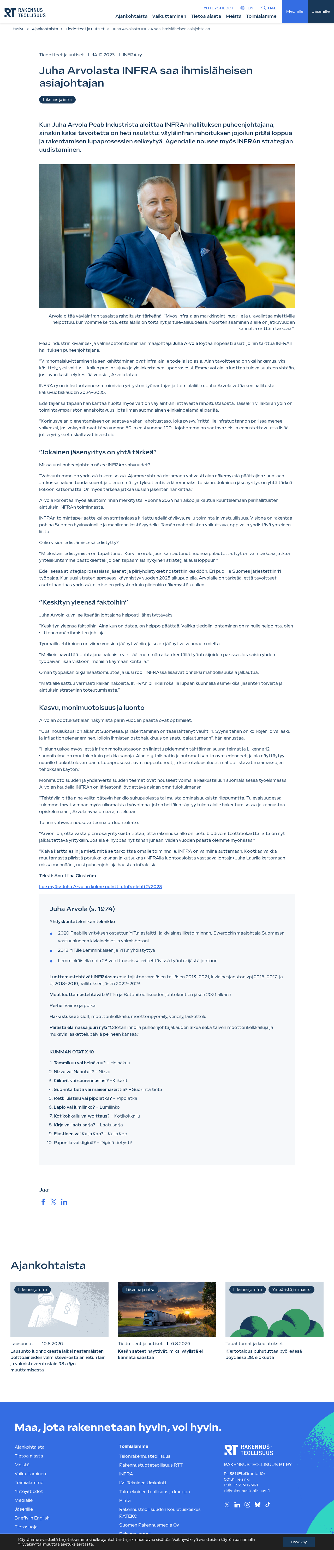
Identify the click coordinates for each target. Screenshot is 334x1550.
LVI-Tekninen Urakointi (142, 1482)
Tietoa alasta (206, 16)
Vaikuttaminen (169, 16)
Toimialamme (261, 16)
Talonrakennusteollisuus (144, 1456)
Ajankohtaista (131, 16)
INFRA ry (132, 54)
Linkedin (237, 1505)
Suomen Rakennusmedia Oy (149, 1525)
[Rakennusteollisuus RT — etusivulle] (25, 12)
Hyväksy (299, 1542)
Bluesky (257, 1505)
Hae (272, 8)
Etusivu (17, 29)
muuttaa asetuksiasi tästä (68, 1544)
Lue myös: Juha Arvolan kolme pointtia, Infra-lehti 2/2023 (100, 886)
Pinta (125, 1500)
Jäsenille (321, 11)
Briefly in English (32, 1518)
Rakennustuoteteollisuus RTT (151, 1465)
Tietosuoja (26, 1526)
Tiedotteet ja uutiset (85, 29)
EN (250, 8)
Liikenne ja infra (57, 99)
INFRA (126, 1474)
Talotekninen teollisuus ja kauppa (154, 1491)
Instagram (247, 1505)
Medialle (294, 11)
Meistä (234, 16)
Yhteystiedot (219, 8)
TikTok (268, 1505)
